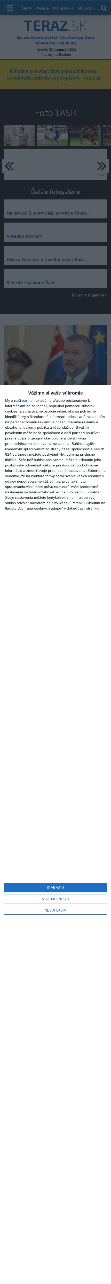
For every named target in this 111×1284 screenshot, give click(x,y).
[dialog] (55, 834)
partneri (28, 400)
